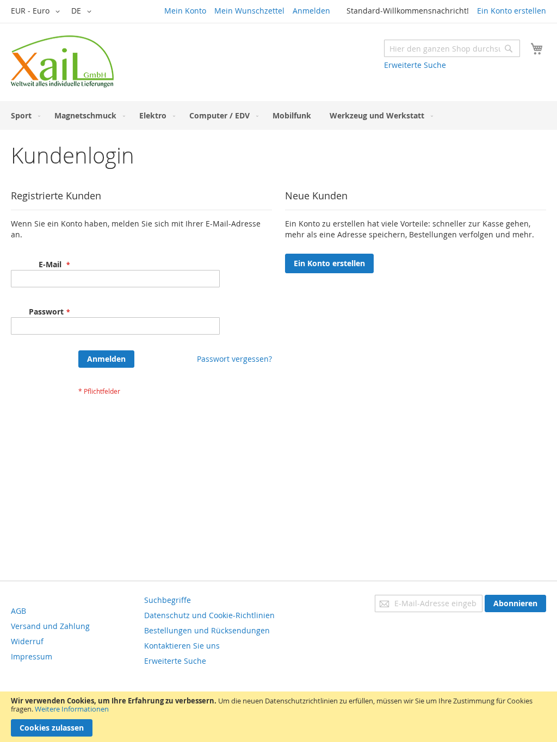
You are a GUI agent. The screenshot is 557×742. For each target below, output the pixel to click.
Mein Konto (185, 10)
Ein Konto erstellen (511, 10)
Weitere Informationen (72, 709)
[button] (37, 11)
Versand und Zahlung (50, 626)
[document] (278, 717)
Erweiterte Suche (415, 65)
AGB (18, 611)
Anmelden (311, 10)
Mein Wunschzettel (249, 10)
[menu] (278, 115)
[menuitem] (23, 115)
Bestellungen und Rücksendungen (207, 630)
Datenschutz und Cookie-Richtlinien (209, 615)
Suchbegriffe (167, 600)
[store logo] (62, 61)
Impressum (31, 656)
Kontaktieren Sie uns (182, 645)
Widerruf (27, 641)
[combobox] (452, 48)
